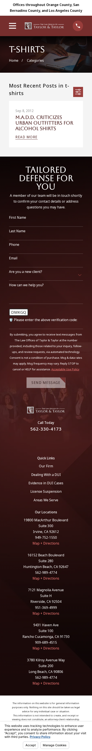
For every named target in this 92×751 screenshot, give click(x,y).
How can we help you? (26, 285)
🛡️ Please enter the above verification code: (43, 320)
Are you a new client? (25, 272)
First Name (17, 217)
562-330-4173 (46, 429)
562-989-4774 (46, 572)
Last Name (17, 231)
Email (13, 258)
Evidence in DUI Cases (45, 483)
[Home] (44, 26)
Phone (14, 245)
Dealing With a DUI (46, 474)
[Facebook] (41, 441)
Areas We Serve (46, 500)
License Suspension (46, 491)
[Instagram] (51, 441)
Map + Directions (46, 543)
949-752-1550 (46, 537)
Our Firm (46, 466)
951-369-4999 (46, 607)
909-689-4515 (46, 642)
